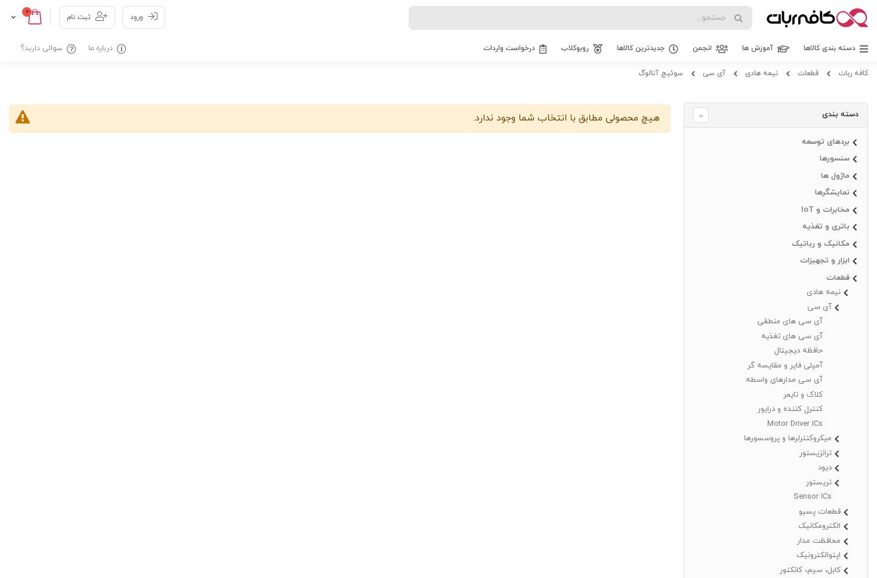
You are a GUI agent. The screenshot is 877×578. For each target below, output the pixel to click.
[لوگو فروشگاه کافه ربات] (817, 17)
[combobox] (580, 18)
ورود (136, 17)
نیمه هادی (761, 73)
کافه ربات (853, 73)
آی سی (714, 73)
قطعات (808, 73)
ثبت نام (79, 17)
